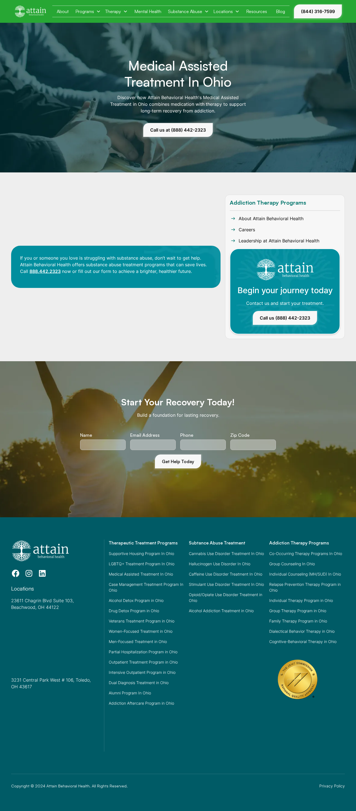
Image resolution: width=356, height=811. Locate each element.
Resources (256, 11)
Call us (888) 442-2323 (285, 318)
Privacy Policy (332, 786)
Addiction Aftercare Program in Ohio (141, 703)
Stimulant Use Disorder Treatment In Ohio (226, 584)
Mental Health (147, 11)
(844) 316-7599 (318, 11)
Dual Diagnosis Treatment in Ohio (139, 682)
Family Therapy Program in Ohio (298, 621)
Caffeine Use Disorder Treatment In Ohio (225, 574)
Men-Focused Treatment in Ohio (138, 641)
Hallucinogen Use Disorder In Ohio (219, 563)
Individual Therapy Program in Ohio (301, 600)
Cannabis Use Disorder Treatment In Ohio (226, 553)
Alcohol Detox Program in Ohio (136, 600)
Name (86, 435)
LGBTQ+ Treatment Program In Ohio (141, 563)
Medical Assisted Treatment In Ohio (141, 574)
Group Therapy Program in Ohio (297, 610)
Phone (186, 435)
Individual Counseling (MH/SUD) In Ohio (305, 574)
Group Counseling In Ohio (292, 563)
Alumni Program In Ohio (130, 693)
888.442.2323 (45, 271)
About (63, 11)
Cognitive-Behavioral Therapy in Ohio (303, 641)
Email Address (145, 435)
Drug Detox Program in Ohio (134, 610)
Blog (280, 11)
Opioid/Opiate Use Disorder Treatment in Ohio (225, 597)
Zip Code (239, 435)
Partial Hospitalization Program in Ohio (143, 651)
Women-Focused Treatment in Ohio (140, 631)
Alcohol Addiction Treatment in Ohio (221, 610)
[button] (88, 11)
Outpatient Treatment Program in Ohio (143, 662)
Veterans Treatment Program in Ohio (141, 621)
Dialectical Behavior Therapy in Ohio (302, 631)
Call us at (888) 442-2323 (178, 130)
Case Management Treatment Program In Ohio (146, 587)
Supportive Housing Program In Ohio (141, 553)
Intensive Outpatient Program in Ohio (142, 672)
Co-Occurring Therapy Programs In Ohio (305, 553)
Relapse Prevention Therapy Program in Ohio (305, 587)
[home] (30, 11)
